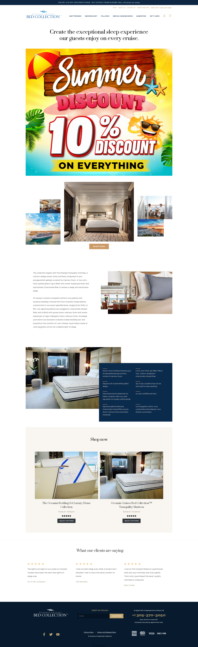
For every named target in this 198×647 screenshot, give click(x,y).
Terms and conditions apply (99, 645)
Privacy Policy (89, 632)
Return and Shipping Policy (106, 632)
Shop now (99, 246)
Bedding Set (91, 16)
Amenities (141, 16)
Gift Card (155, 16)
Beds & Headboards (123, 16)
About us (121, 7)
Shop (115, 7)
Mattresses (75, 16)
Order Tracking (143, 7)
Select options (66, 521)
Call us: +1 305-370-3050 (161, 7)
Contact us (131, 7)
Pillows (105, 16)
